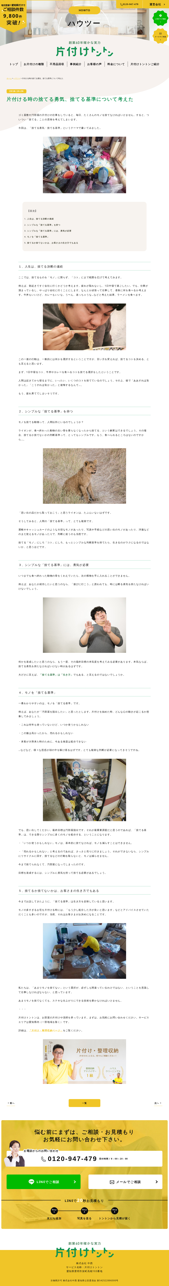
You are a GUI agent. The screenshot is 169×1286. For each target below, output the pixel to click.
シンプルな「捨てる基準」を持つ (43, 224)
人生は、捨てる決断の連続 (40, 218)
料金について (116, 64)
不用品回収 (57, 64)
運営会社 (155, 4)
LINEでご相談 (48, 1182)
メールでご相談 (128, 1182)
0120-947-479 (131, 4)
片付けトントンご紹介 (145, 64)
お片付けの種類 (34, 64)
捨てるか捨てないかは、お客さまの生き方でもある (52, 242)
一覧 (84, 1103)
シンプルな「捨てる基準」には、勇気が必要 (49, 230)
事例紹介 (76, 64)
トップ (13, 64)
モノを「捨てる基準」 (38, 236)
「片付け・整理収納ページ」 (46, 1030)
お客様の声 (94, 64)
